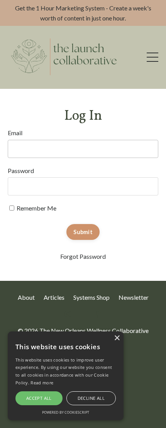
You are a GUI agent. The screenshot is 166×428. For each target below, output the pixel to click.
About (26, 297)
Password (21, 170)
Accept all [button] (39, 398)
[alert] (66, 375)
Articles (54, 297)
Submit (83, 232)
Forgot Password (83, 256)
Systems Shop (91, 297)
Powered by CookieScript (65, 412)
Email (15, 132)
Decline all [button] (91, 398)
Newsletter (134, 297)
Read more (41, 383)
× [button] (117, 338)
